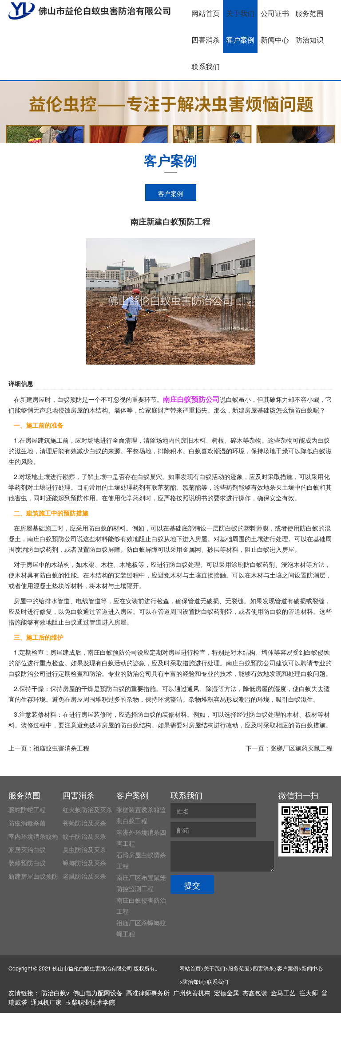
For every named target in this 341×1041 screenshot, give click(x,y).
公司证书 (275, 13)
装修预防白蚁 (27, 862)
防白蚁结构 (135, 724)
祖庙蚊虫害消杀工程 (61, 747)
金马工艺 (283, 992)
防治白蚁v (55, 992)
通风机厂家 (46, 1002)
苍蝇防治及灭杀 (84, 822)
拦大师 (308, 992)
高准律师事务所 (148, 992)
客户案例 (240, 40)
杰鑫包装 (254, 992)
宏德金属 (226, 992)
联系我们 (205, 66)
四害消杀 (205, 40)
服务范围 (309, 13)
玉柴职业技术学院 (90, 1002)
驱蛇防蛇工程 (27, 809)
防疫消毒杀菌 (27, 822)
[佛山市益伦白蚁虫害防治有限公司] (89, 11)
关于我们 (240, 13)
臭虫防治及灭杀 (84, 849)
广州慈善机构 (191, 992)
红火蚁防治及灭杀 (87, 809)
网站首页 (205, 13)
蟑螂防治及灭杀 (84, 862)
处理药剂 (132, 487)
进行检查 (156, 600)
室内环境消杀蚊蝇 (33, 836)
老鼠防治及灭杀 (84, 876)
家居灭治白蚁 (27, 849)
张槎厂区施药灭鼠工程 (301, 747)
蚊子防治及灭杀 (84, 836)
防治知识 (309, 40)
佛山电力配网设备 (98, 992)
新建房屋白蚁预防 (33, 876)
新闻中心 (275, 40)
